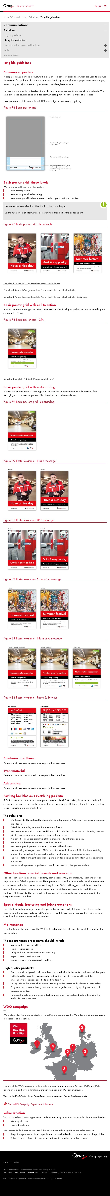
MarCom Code (10, 54)
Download (8, 290)
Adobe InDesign (22, 290)
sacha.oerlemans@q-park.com (26, 1172)
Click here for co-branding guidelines (58, 395)
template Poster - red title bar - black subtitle (53, 290)
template (36, 296)
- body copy (82, 296)
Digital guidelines (13, 35)
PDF (100, 6)
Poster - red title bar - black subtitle (58, 296)
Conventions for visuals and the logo (21, 45)
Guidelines (33, 17)
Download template (13, 378)
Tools (6, 50)
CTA (52, 378)
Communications (18, 17)
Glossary (6, 1162)
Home (6, 17)
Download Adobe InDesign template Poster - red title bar (31, 283)
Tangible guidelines (15, 40)
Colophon (15, 1162)
